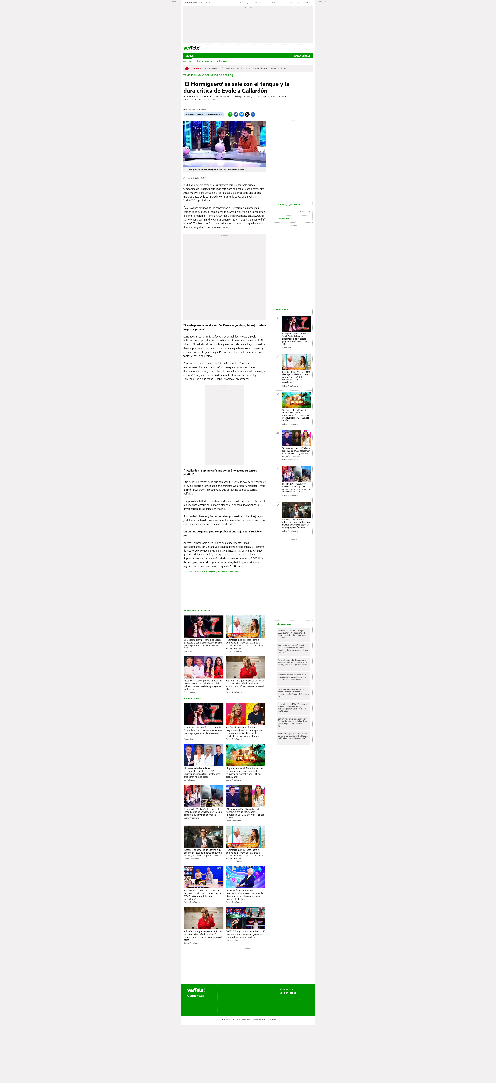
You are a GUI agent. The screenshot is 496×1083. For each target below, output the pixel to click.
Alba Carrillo (274, 3)
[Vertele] (196, 990)
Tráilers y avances (204, 61)
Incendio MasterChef (239, 3)
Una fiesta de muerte (215, 3)
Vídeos (189, 55)
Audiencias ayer (226, 3)
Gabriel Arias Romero (234, 651)
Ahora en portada (193, 698)
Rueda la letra (292, 3)
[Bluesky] (241, 114)
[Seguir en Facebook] (284, 993)
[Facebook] (236, 114)
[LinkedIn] (253, 114)
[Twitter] (247, 114)
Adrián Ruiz (188, 651)
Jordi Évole (222, 571)
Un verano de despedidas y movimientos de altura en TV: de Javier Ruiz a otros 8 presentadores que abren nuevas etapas (202, 772)
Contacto (236, 1019)
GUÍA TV (288, 204)
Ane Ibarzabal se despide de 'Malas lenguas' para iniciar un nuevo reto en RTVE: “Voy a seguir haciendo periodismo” (203, 894)
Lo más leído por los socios (197, 610)
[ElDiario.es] (302, 55)
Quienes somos (225, 1019)
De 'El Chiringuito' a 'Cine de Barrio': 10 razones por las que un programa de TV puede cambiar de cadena (245, 934)
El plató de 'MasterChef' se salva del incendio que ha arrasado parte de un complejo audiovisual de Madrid (203, 811)
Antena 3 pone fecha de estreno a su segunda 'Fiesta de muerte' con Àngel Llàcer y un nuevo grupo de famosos (203, 852)
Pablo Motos (235, 571)
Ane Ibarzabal (283, 3)
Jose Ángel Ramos (233, 940)
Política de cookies (259, 1019)
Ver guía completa (285, 219)
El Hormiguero (209, 571)
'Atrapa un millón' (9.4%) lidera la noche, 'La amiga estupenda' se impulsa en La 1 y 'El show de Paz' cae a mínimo (245, 813)
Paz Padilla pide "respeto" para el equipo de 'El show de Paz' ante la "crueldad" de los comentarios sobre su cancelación (296, 377)
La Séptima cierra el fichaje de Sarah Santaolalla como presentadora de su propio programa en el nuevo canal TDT (203, 644)
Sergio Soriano (189, 692)
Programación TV (303, 3)
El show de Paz (203, 3)
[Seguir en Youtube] (291, 993)
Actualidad (187, 61)
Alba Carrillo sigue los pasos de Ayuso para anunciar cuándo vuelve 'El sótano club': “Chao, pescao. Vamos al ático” (245, 684)
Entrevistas (222, 61)
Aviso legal (246, 1019)
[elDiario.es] (195, 995)
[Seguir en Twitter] (281, 993)
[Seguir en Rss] (295, 993)
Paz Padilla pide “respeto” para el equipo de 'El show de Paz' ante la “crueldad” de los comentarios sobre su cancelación (244, 644)
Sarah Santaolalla (265, 3)
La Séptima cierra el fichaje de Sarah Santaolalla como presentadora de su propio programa (245, 68)
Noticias (198, 571)
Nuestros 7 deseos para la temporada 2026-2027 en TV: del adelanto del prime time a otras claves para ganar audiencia (203, 684)
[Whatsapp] (230, 114)
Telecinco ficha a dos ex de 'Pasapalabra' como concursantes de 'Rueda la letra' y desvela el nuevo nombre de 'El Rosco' (244, 894)
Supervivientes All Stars (252, 3)
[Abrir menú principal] (311, 48)
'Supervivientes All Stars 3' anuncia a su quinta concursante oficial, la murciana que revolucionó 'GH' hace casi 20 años (245, 772)
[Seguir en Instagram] (287, 993)
